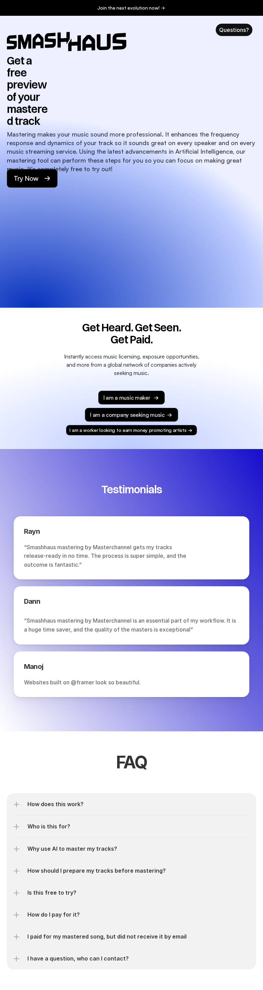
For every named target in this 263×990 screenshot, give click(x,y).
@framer (82, 682)
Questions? (234, 29)
